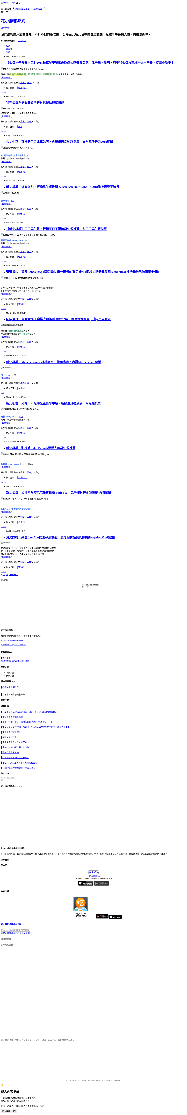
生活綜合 (22, 41)
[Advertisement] (77, 967)
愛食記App (95, 876)
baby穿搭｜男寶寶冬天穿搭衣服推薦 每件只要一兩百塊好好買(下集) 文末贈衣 (58, 319)
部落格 (9, 49)
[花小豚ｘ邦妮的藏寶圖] (2, 780)
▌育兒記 (20, 304)
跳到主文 (5, 28)
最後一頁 (14, 575)
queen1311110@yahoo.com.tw (13, 645)
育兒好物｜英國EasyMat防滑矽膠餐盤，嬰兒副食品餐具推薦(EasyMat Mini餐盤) (60, 537)
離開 (14, 1111)
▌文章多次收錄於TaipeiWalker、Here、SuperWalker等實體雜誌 (35, 740)
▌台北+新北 (22, 88)
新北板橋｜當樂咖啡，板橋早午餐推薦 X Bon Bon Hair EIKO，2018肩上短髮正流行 (62, 187)
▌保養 (19, 127)
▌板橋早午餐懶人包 (10, 687)
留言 (29, 83)
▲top (3, 92)
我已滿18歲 (6, 1111)
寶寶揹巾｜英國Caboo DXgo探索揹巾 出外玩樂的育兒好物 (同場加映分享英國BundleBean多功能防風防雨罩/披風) (82, 271)
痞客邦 (23, 83)
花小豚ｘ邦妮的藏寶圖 (8, 778)
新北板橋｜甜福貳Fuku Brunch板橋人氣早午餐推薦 (40, 448)
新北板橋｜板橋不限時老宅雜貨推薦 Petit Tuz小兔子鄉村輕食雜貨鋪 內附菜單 (58, 492)
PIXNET (74, 1081)
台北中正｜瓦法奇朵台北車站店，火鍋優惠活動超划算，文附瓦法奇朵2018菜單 (59, 141)
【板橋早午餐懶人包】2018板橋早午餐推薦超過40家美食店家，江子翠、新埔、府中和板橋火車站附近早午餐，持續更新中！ (90, 62)
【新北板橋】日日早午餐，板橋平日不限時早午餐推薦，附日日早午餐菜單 (56, 229)
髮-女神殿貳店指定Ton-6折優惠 (15, 661)
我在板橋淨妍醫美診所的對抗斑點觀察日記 (35, 102)
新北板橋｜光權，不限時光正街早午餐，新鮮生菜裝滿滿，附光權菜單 (53, 403)
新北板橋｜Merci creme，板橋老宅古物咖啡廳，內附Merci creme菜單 (53, 362)
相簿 (8, 46)
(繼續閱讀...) (6, 77)
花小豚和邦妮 (13, 21)
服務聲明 (117, 1081)
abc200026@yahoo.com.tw (12, 640)
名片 (8, 52)
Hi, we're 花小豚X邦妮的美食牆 (15, 930)
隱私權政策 (108, 1081)
